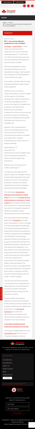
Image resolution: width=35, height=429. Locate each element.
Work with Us (7, 2)
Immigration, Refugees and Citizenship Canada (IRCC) (16, 194)
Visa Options (7, 360)
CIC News (7, 46)
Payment (7, 378)
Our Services (7, 363)
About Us (6, 366)
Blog (4, 372)
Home (5, 22)
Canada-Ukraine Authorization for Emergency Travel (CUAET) (17, 200)
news (10, 22)
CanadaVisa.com (10, 333)
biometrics (17, 220)
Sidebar (8, 33)
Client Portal (19, 2)
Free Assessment (1, 293)
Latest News (17, 46)
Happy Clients (8, 369)
